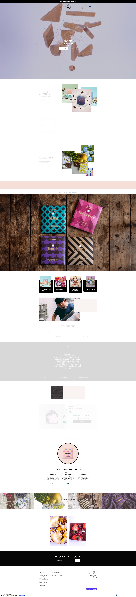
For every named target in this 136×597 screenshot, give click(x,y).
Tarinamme (72, 48)
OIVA (39, 581)
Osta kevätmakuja (44, 162)
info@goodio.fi (94, 571)
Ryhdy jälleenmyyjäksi (43, 575)
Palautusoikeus (42, 585)
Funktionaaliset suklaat (57, 575)
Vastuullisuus (41, 572)
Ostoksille (64, 48)
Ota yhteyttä (41, 576)
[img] (68, 471)
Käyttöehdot (41, 584)
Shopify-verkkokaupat (9, 594)
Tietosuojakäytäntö (43, 582)
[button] (93, 6)
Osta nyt (42, 99)
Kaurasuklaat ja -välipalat (57, 576)
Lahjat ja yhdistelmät (56, 572)
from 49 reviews (68, 472)
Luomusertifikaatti (42, 578)
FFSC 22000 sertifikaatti (43, 579)
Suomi (87, 6)
